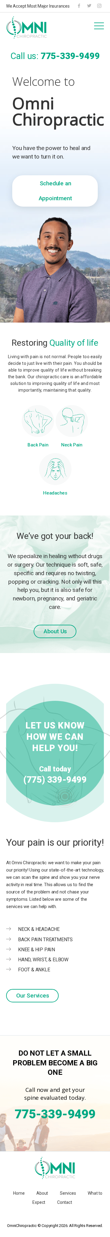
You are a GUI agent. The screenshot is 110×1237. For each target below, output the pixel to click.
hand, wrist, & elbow (43, 960)
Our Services (32, 995)
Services (68, 1193)
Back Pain (38, 445)
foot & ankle (34, 970)
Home (18, 1193)
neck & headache (39, 929)
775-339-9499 (70, 56)
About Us (55, 631)
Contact (64, 1202)
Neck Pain (71, 445)
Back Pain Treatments (45, 939)
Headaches (55, 493)
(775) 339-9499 (55, 779)
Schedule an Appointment (55, 191)
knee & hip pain (36, 949)
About (42, 1193)
